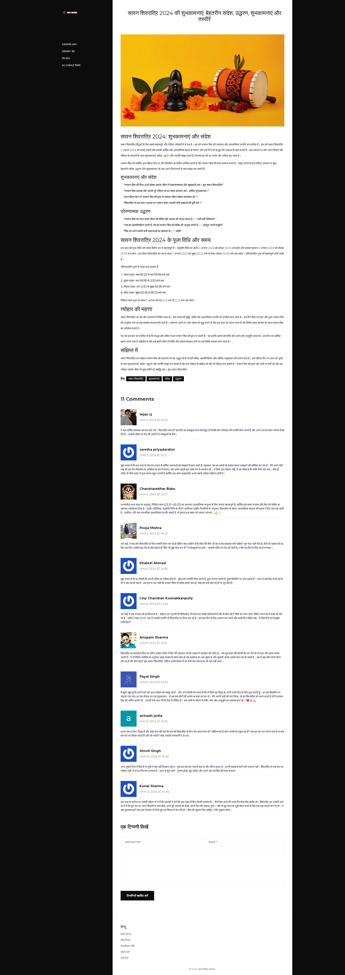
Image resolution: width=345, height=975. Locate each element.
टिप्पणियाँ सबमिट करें (137, 895)
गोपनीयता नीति (128, 946)
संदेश (167, 378)
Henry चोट (68, 51)
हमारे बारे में (126, 934)
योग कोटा (66, 58)
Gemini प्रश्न (69, 44)
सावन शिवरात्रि (135, 378)
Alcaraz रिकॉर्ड (71, 65)
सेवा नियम (125, 940)
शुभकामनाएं (154, 378)
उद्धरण (166, 155)
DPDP (125, 958)
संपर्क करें (125, 952)
